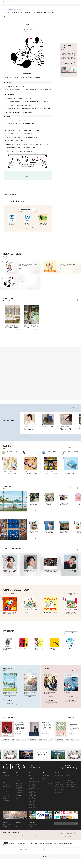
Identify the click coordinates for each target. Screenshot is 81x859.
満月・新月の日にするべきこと (72, 786)
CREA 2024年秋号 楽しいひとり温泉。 (32, 801)
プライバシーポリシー (67, 849)
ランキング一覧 (71, 407)
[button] (4, 336)
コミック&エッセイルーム (64, 2)
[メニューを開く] (75, 2)
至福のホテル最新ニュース (20, 785)
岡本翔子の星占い (70, 777)
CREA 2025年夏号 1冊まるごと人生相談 (32, 792)
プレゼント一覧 (63, 74)
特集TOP (30, 775)
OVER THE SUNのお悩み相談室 (47, 783)
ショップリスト (10, 703)
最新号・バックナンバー (7, 824)
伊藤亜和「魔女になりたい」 (59, 777)
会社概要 (20, 849)
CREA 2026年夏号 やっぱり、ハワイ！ (32, 778)
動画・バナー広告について (35, 849)
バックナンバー (33, 670)
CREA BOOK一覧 (71, 717)
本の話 (50, 856)
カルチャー (5, 782)
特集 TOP (71, 487)
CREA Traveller (32, 856)
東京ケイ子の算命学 (70, 782)
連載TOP (17, 775)
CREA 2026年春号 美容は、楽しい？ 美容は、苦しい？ (34, 781)
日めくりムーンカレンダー (71, 784)
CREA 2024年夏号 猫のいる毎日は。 (32, 804)
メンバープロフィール (32, 824)
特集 (47, 2)
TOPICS (4, 798)
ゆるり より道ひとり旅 (58, 792)
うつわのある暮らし (19, 792)
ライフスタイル (5, 784)
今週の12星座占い (70, 780)
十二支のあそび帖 (57, 782)
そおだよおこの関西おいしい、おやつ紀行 (21, 788)
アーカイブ (5, 793)
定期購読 (52, 849)
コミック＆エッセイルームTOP (71, 594)
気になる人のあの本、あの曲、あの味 (47, 778)
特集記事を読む (10, 700)
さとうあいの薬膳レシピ (20, 790)
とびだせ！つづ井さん (58, 780)
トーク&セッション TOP (70, 550)
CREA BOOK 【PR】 (6, 826)
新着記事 (39, 2)
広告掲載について (44, 849)
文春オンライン (44, 856)
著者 (17, 826)
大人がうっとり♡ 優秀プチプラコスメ (21, 798)
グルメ (4, 780)
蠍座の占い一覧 (27, 228)
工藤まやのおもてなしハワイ (20, 783)
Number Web (38, 856)
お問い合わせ (27, 849)
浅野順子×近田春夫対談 (45, 780)
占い (71, 2)
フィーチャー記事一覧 (71, 299)
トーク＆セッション (53, 2)
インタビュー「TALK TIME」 (59, 784)
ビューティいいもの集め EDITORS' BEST (20, 795)
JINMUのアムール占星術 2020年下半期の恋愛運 (12, 9)
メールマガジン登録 (68, 833)
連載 (43, 2)
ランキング (5, 791)
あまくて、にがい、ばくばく (59, 786)
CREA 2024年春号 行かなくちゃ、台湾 (32, 807)
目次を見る (10, 696)
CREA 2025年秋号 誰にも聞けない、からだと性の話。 (34, 788)
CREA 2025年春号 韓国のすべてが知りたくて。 (33, 795)
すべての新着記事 (6, 775)
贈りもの (4, 777)
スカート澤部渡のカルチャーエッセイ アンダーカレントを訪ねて (60, 789)
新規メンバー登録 (68, 63)
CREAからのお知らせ (6, 800)
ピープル (17, 824)
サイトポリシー (59, 849)
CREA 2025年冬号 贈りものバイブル (32, 798)
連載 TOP (71, 447)
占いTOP (71, 632)
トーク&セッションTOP (45, 775)
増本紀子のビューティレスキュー (21, 801)
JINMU (6, 16)
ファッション (5, 788)
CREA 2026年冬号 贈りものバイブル (32, 785)
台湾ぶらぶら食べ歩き (19, 777)
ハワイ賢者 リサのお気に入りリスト (21, 781)
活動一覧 (30, 826)
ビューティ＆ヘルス (6, 786)
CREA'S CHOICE (6, 796)
